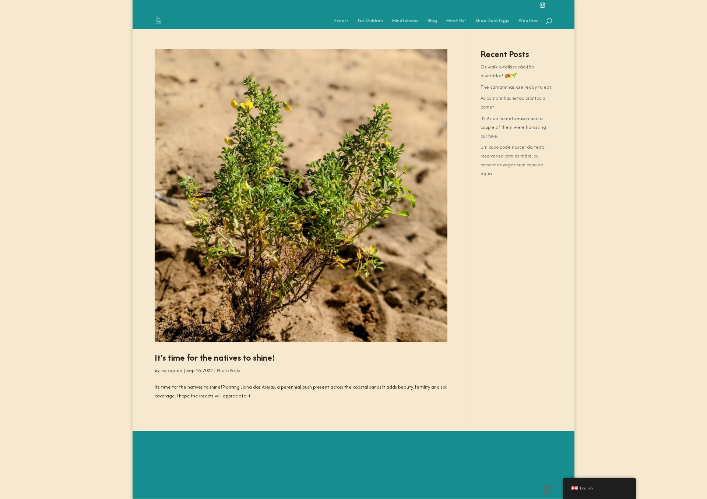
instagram (171, 370)
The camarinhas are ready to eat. (516, 87)
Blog (432, 21)
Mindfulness (405, 21)
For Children (370, 21)
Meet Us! (456, 21)
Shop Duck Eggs (492, 21)
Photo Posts (228, 370)
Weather (528, 21)
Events (341, 21)
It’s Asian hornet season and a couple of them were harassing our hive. (513, 127)
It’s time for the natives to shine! (215, 357)
